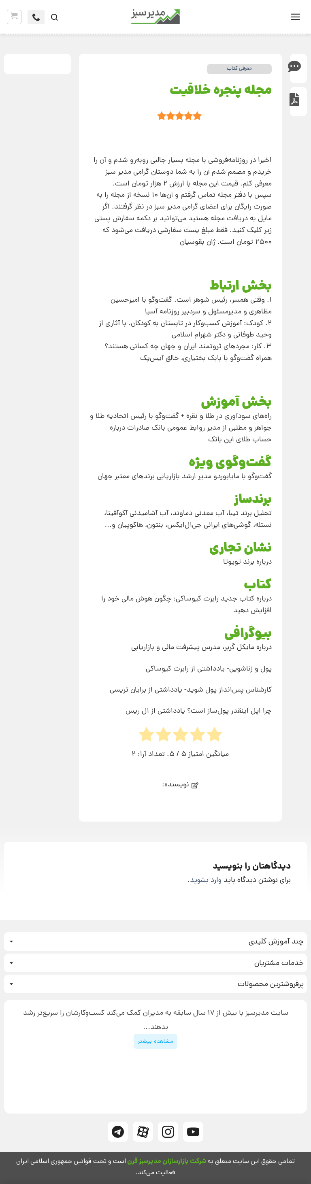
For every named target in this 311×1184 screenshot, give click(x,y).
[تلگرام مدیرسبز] (118, 1132)
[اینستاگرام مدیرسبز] (168, 1132)
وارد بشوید (206, 880)
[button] (295, 17)
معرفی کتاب (239, 68)
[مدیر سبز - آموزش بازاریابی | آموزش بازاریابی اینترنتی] (155, 16)
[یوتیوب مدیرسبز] (193, 1132)
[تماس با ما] (36, 17)
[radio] (146, 737)
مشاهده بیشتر (155, 1041)
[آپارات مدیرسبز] (143, 1132)
